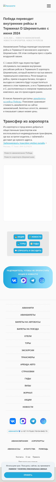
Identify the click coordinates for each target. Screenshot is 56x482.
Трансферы (28, 357)
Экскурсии (28, 350)
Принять (28, 475)
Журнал (27, 393)
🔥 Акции (19, 237)
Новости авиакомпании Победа (18, 153)
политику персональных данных (32, 469)
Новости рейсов (34, 41)
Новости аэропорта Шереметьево (19, 157)
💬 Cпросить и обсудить (28, 250)
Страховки (28, 371)
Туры (28, 343)
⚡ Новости (35, 237)
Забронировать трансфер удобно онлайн (24, 143)
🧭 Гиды (34, 244)
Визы (28, 385)
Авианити (28, 308)
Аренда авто (27, 364)
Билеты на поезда (28, 329)
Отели (28, 336)
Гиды (28, 378)
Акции (28, 400)
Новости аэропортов (14, 41)
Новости (28, 407)
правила (12, 469)
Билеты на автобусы (28, 322)
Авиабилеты (27, 315)
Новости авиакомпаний (28, 38)
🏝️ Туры (21, 244)
